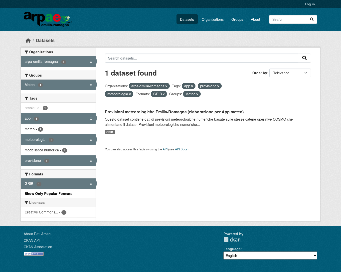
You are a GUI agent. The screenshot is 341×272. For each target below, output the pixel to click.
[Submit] (312, 19)
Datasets (187, 19)
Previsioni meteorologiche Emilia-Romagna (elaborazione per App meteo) (174, 112)
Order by (259, 72)
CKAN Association (38, 246)
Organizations (213, 19)
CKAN (231, 239)
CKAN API (32, 240)
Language (232, 248)
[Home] (28, 40)
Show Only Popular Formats (48, 193)
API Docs (181, 149)
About (255, 19)
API (165, 149)
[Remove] (166, 86)
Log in (310, 4)
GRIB (109, 132)
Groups (237, 19)
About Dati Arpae (37, 233)
